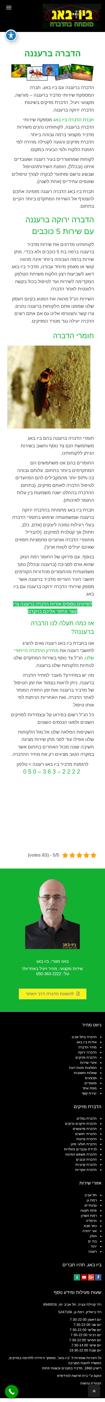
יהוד (94, 1246)
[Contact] (77, 1277)
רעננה (92, 1251)
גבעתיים (90, 1205)
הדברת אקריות (86, 1170)
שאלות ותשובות (85, 1073)
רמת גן (92, 1200)
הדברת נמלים (87, 1118)
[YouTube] (84, 1277)
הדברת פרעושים (85, 1129)
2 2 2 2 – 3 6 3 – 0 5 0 (51, 771)
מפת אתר (89, 1088)
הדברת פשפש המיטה (81, 1154)
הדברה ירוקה (87, 1052)
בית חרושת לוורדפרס (72, 1376)
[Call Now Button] (11, 1391)
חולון (93, 1236)
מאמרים (90, 1083)
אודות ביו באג (87, 1042)
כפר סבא (90, 1226)
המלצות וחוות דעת (83, 1068)
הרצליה (91, 1221)
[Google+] (91, 1277)
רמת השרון (89, 1216)
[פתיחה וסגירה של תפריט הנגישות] (11, 35)
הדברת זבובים (86, 1159)
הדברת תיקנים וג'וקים (81, 1124)
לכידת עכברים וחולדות (80, 1149)
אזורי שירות (88, 1062)
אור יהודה (90, 1231)
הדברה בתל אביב (84, 1037)
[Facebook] (98, 1277)
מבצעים (91, 1078)
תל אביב (90, 1195)
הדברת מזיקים (86, 1057)
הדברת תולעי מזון (84, 1144)
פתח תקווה (88, 1210)
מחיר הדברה (87, 1047)
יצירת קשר (89, 1093)
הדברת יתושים (86, 1134)
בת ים (92, 1241)
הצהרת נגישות (90, 1383)
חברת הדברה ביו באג (73, 119)
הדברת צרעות (86, 1139)
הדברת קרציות (86, 1165)
